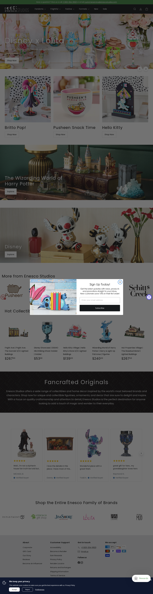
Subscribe (99, 308)
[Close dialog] (120, 282)
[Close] (150, 580)
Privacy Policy (70, 585)
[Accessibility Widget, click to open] (149, 297)
